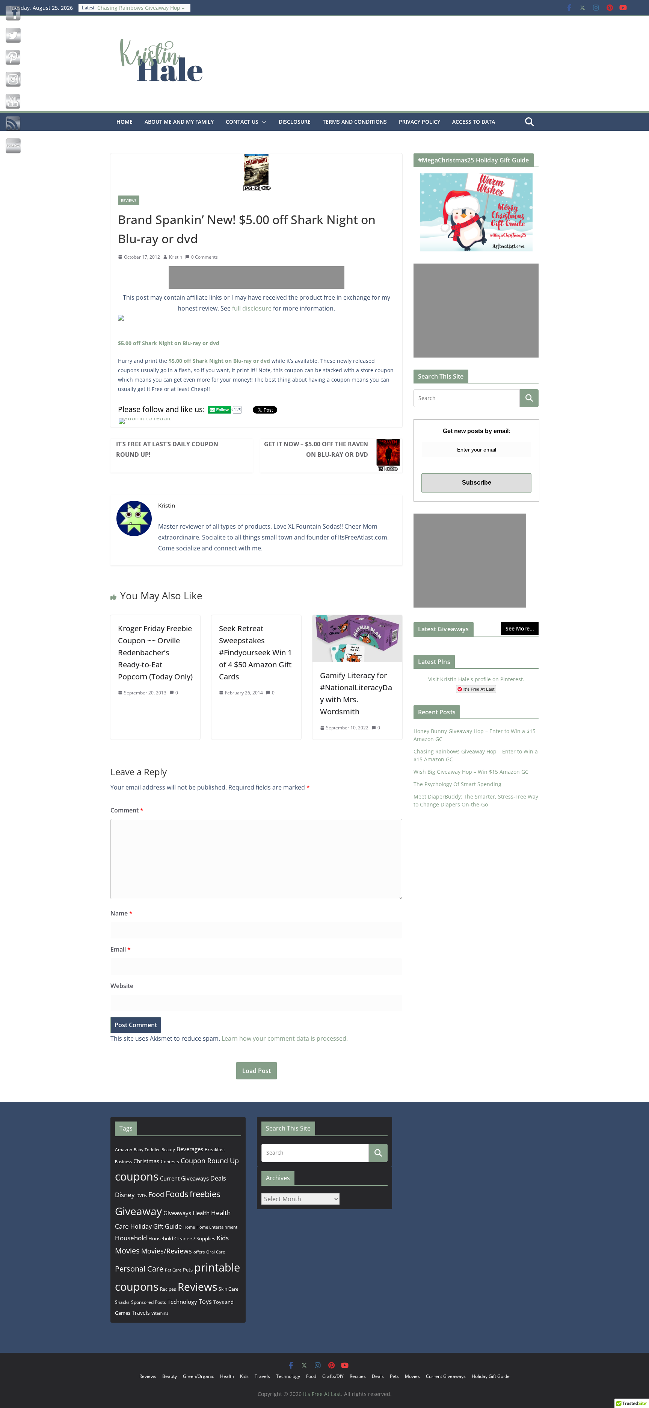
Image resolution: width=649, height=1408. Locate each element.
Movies (127, 1251)
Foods (177, 1194)
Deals (218, 1178)
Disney (125, 1194)
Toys (205, 1301)
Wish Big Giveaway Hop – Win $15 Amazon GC (471, 771)
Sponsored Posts (148, 1302)
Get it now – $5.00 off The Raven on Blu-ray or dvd (316, 449)
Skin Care (228, 1289)
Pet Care (173, 1270)
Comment (126, 810)
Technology (182, 1301)
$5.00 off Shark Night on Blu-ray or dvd (168, 343)
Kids (223, 1238)
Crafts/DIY (333, 1376)
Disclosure (295, 121)
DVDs (141, 1195)
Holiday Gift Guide (156, 1226)
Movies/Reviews (166, 1250)
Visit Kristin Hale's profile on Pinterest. (476, 679)
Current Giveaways (184, 1178)
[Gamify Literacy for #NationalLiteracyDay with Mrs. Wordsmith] (357, 620)
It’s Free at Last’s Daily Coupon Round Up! (167, 449)
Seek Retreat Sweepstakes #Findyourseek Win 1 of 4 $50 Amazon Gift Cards (255, 652)
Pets (188, 1269)
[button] (262, 122)
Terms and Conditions (355, 121)
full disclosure (252, 308)
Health (201, 1213)
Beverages (190, 1149)
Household (131, 1237)
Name (121, 913)
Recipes (168, 1289)
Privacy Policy (419, 121)
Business (123, 1161)
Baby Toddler (147, 1149)
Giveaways (177, 1213)
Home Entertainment (216, 1227)
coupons (136, 1176)
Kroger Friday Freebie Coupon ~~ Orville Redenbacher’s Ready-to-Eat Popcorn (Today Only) (155, 652)
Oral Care (215, 1252)
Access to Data (473, 121)
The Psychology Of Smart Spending (457, 784)
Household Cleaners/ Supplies (181, 1238)
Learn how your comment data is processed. (285, 1038)
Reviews (128, 200)
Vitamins (159, 1313)
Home (124, 121)
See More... (520, 628)
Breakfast (215, 1149)
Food (156, 1194)
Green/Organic (198, 1376)
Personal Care (139, 1269)
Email (120, 949)
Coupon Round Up (210, 1160)
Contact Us (242, 121)
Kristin (175, 257)
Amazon (123, 1149)
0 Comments (204, 257)
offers (199, 1252)
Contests (170, 1161)
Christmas (146, 1161)
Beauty (168, 1149)
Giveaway (138, 1211)
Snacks (122, 1302)
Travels (141, 1312)
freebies (205, 1194)
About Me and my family (179, 121)
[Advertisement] (256, 277)
